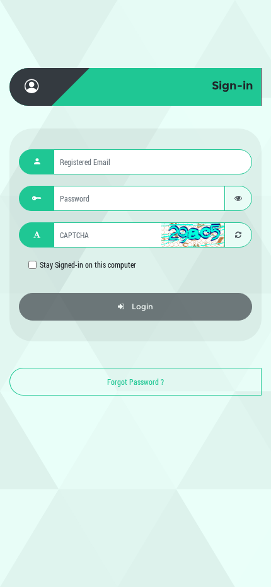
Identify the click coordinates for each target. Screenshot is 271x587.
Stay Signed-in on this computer (88, 264)
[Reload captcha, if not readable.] (238, 235)
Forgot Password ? (135, 382)
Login (142, 306)
